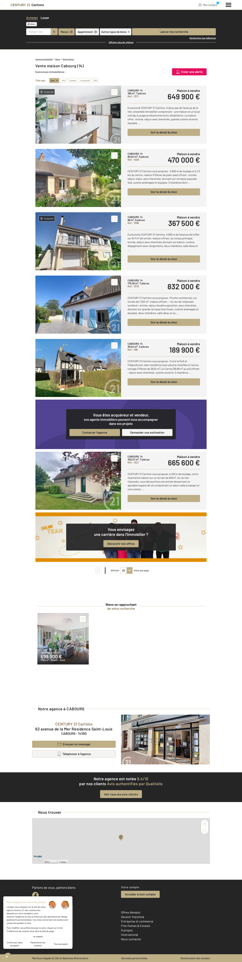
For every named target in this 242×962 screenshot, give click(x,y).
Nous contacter (131, 939)
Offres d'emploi (130, 912)
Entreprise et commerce (137, 921)
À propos (127, 930)
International (129, 934)
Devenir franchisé (132, 917)
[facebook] (35, 895)
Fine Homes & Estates (135, 926)
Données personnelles (134, 958)
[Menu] (228, 4)
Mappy (64, 862)
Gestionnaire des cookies (195, 958)
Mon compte (210, 4)
